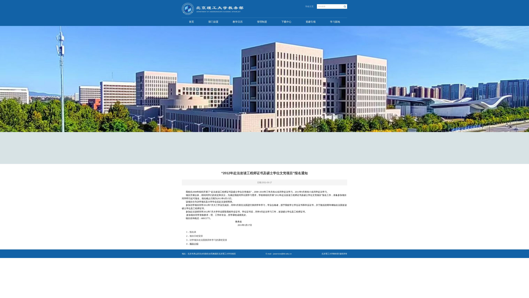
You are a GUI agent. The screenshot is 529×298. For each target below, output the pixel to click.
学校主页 (309, 6)
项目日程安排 (196, 236)
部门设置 (213, 21)
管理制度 (262, 21)
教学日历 (238, 21)
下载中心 (286, 21)
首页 (191, 21)
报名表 (193, 232)
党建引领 (311, 21)
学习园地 (335, 21)
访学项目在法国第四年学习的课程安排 (208, 240)
